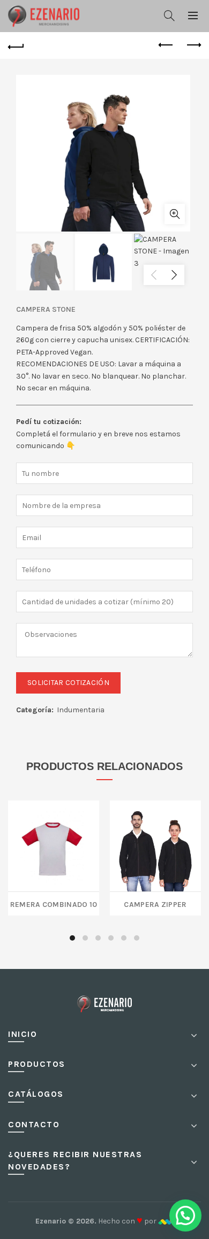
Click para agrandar (175, 214)
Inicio (22, 1034)
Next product (193, 45)
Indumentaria (80, 709)
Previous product (166, 45)
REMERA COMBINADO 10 (54, 903)
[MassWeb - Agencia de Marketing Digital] (166, 1221)
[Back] (16, 45)
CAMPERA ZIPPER (155, 903)
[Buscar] (169, 15)
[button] (185, 1215)
